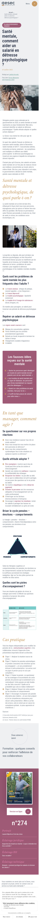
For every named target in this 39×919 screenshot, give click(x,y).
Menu (28, 4)
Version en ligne (16, 811)
